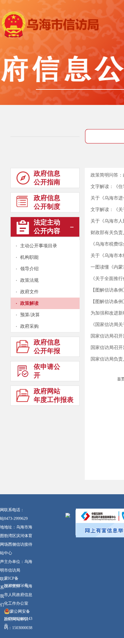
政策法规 (29, 280)
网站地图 (2, 523)
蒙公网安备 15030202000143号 (18, 612)
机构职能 (29, 257)
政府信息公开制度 (47, 202)
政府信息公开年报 (47, 347)
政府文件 (29, 291)
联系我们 (2, 592)
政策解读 (29, 303)
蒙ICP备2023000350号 (16, 579)
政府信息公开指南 (47, 178)
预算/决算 (30, 314)
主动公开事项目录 (38, 245)
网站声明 (2, 557)
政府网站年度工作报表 (54, 395)
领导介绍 (29, 268)
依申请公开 (47, 371)
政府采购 (29, 326)
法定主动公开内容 (47, 227)
